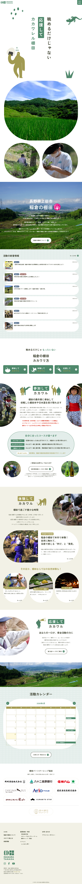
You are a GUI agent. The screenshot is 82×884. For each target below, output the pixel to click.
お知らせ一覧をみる (39, 755)
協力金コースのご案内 (55, 651)
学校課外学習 (24, 834)
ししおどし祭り (25, 844)
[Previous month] (7, 703)
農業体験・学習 (24, 832)
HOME (5, 832)
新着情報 (6, 841)
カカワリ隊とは (8, 838)
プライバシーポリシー (48, 835)
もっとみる (73, 255)
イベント (23, 842)
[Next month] (74, 703)
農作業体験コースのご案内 (39, 469)
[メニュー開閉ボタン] (79, 2)
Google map (17, 871)
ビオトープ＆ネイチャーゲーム (29, 836)
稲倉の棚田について (39, 240)
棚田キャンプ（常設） (27, 838)
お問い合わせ (46, 832)
